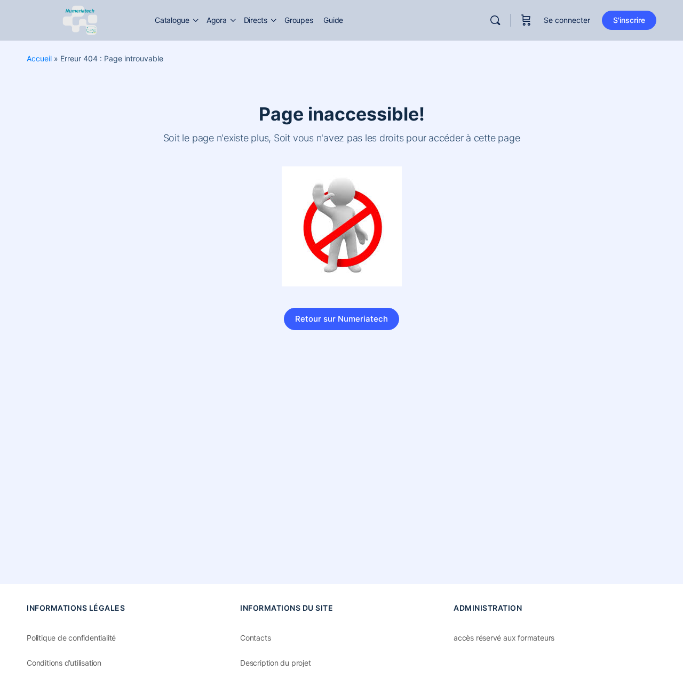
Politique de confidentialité (71, 637)
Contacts (255, 637)
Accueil (39, 58)
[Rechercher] (495, 20)
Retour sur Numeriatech (341, 319)
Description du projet (275, 662)
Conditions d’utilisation (64, 662)
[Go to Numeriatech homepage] (80, 19)
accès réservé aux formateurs (504, 637)
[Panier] (526, 20)
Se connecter (567, 20)
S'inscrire (629, 20)
